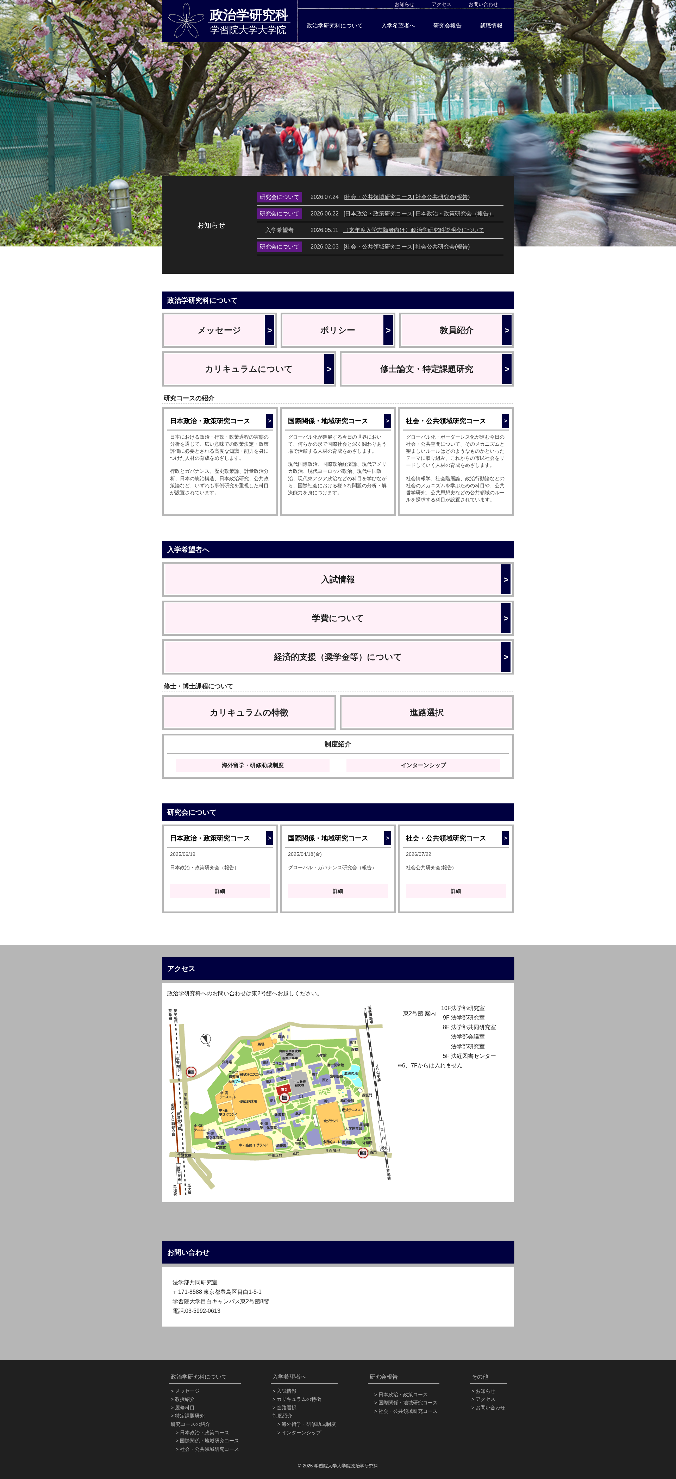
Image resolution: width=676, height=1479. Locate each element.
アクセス (441, 4)
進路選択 (427, 712)
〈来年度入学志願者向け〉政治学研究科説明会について (413, 230)
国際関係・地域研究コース (338, 421)
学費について (410, 618)
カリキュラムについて (268, 369)
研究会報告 (447, 26)
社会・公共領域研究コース (456, 421)
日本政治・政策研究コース (220, 421)
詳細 (220, 891)
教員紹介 (474, 330)
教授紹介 (185, 1399)
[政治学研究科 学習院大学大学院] (186, 20)
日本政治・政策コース (204, 1432)
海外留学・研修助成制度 (253, 765)
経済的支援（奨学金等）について (391, 657)
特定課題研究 (190, 1415)
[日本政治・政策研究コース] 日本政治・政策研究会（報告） (419, 214)
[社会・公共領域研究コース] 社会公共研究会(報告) (407, 197)
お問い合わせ (483, 4)
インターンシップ (423, 765)
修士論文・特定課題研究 (444, 369)
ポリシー (355, 330)
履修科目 (185, 1407)
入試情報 (414, 579)
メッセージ (235, 330)
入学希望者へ (398, 26)
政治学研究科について (335, 26)
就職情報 (491, 26)
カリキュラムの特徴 (249, 712)
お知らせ (404, 4)
